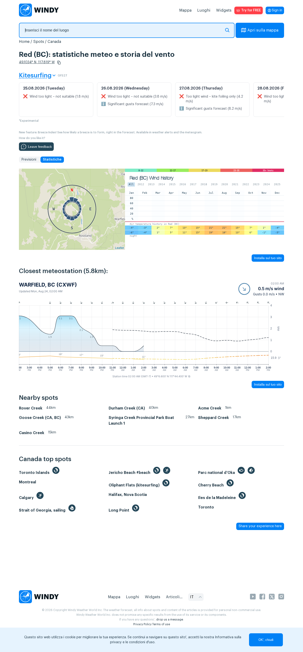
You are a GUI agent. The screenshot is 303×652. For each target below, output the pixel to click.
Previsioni (28, 159)
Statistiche (52, 159)
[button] (59, 62)
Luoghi (203, 10)
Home (24, 42)
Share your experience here (260, 526)
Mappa (185, 10)
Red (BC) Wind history (151, 178)
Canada (54, 42)
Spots (38, 42)
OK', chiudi (265, 640)
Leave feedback (40, 146)
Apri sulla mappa (262, 30)
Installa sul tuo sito (268, 258)
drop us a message (169, 619)
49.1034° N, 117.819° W (37, 62)
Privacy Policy (142, 624)
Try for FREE (251, 10)
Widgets (224, 10)
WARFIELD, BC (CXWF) (48, 285)
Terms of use (161, 624)
